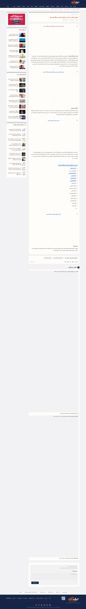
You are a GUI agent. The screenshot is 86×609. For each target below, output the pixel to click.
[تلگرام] (44, 605)
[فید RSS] (36, 605)
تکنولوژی (47, 6)
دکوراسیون (19, 6)
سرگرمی (23, 6)
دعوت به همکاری (31, 598)
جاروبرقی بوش (65, 592)
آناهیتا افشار (73, 178)
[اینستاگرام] (42, 605)
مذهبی (28, 6)
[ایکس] (47, 605)
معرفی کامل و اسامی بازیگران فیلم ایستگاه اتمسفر (64, 17)
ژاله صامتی (73, 176)
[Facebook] (70, 262)
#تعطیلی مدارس (73, 9)
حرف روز (14, 598)
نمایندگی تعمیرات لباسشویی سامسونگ (31, 592)
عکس (62, 6)
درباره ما (46, 598)
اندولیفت (20, 592)
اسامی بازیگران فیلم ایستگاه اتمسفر (67, 165)
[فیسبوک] (39, 605)
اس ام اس (66, 6)
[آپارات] (50, 605)
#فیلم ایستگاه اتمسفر (47, 258)
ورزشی (14, 6)
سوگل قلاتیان (73, 181)
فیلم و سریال (74, 14)
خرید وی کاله (58, 592)
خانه (77, 14)
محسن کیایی (73, 168)
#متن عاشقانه (61, 9)
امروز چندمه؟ (19, 598)
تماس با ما (25, 598)
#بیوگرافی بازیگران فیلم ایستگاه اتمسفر (71, 258)
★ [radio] (35, 262)
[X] (72, 262)
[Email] (65, 262)
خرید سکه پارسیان (42, 592)
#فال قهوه (52, 9)
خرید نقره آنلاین (50, 592)
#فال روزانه (56, 9)
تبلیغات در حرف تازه (39, 598)
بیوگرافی (36, 6)
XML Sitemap (8, 598)
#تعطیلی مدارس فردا (67, 9)
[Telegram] (68, 262)
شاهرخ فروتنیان (72, 173)
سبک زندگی (52, 6)
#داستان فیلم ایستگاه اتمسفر (58, 258)
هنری (32, 6)
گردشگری (57, 6)
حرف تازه (74, 6)
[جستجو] (7, 6)
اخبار (71, 6)
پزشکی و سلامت (41, 6)
